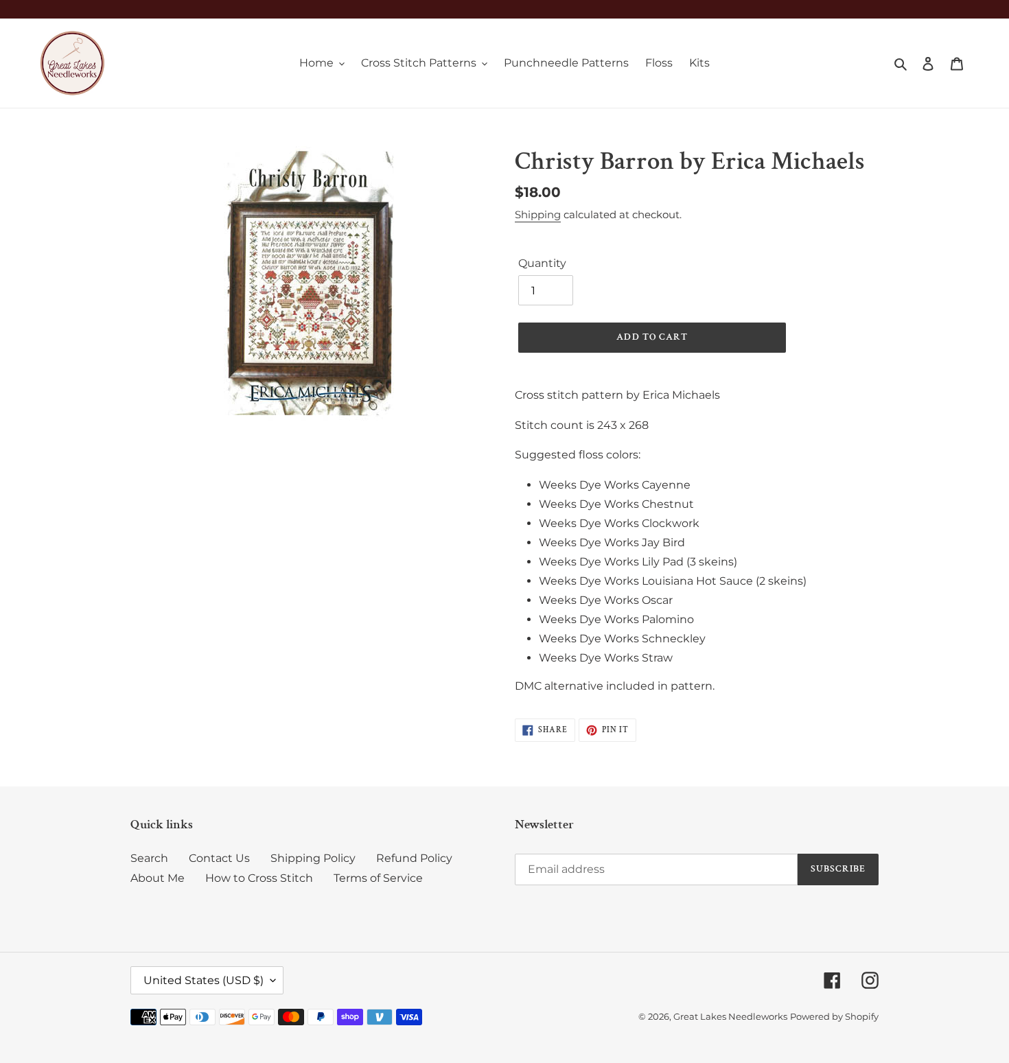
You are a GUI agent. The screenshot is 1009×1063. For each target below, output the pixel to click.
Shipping (538, 214)
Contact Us (219, 858)
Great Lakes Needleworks (730, 1016)
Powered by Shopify (834, 1016)
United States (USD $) (203, 980)
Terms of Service (378, 878)
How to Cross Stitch (259, 878)
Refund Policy (414, 858)
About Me (157, 878)
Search (149, 858)
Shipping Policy (313, 858)
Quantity (542, 263)
